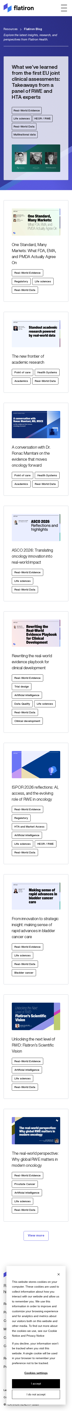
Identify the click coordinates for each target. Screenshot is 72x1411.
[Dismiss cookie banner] (58, 1274)
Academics (21, 381)
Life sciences (22, 118)
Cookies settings (36, 1373)
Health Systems (47, 372)
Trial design (21, 686)
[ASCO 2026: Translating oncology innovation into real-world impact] (36, 553)
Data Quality (22, 704)
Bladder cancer (23, 973)
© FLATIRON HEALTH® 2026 (21, 1404)
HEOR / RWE (42, 118)
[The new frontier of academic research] (36, 352)
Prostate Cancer (24, 1184)
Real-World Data (24, 126)
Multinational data (25, 134)
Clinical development (27, 721)
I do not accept (36, 1394)
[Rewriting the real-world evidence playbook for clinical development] (36, 672)
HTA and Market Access (29, 827)
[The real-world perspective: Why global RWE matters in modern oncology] (36, 1165)
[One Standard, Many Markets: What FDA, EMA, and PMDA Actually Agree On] (36, 251)
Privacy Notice (35, 1335)
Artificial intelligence (26, 695)
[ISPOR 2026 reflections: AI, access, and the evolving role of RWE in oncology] (36, 803)
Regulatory (21, 281)
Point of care (22, 372)
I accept (36, 1383)
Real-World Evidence (27, 110)
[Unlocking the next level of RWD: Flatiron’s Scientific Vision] (36, 1046)
